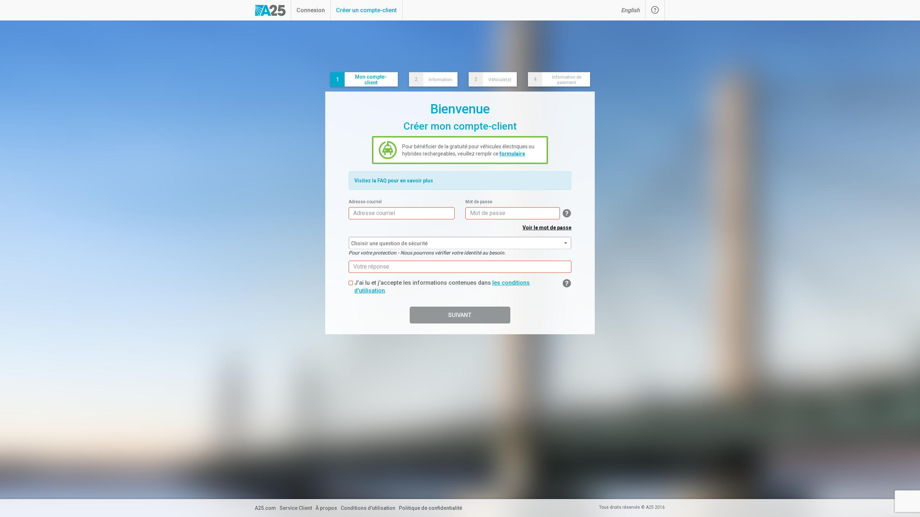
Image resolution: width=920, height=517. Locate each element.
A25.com (265, 508)
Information (433, 79)
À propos (326, 508)
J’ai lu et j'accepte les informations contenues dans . (442, 286)
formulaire (512, 154)
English (630, 10)
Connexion (310, 10)
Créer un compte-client (366, 10)
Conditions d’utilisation (368, 508)
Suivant (460, 315)
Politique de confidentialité (430, 508)
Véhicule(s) (492, 79)
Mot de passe (478, 201)
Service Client (296, 508)
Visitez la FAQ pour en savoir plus (393, 180)
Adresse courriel (365, 201)
